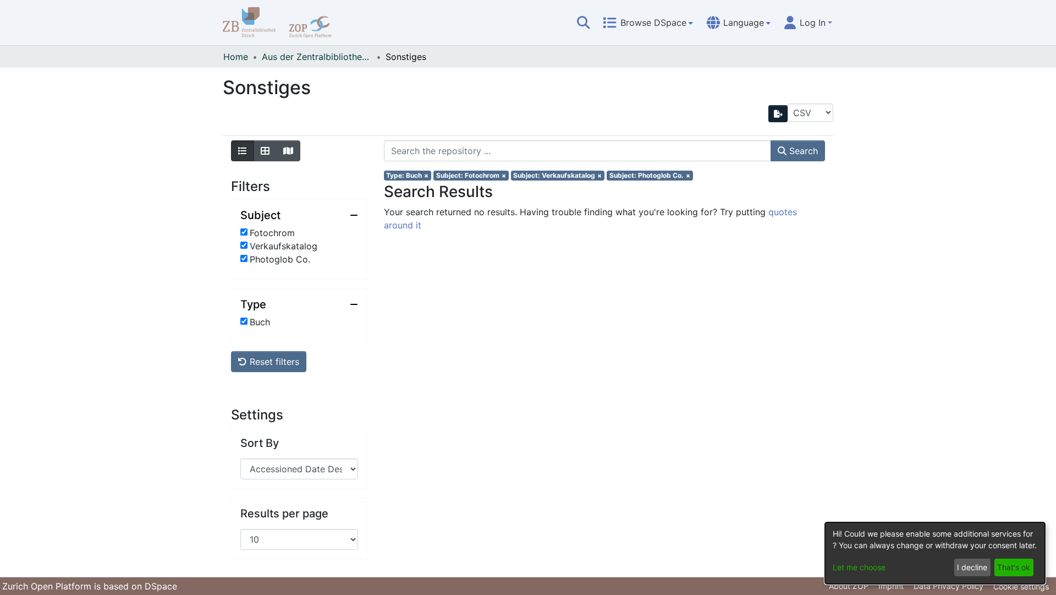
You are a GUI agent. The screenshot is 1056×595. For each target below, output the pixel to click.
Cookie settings (1021, 586)
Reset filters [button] (273, 361)
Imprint (891, 586)
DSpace (161, 586)
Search (802, 150)
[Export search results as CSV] (778, 113)
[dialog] (935, 553)
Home (235, 56)
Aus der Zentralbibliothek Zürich (317, 56)
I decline (972, 567)
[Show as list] (242, 150)
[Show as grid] (265, 150)
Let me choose (859, 567)
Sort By (259, 443)
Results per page (284, 513)
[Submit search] (583, 22)
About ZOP (848, 586)
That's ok (1013, 567)
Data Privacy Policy (948, 586)
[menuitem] (648, 23)
